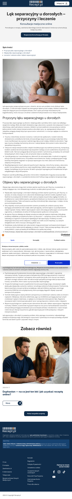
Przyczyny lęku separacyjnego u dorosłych (18, 51)
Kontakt (30, 458)
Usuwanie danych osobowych (33, 472)
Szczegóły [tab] (36, 240)
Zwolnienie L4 (7, 468)
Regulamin (31, 461)
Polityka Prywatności (34, 464)
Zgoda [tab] (12, 240)
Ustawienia (34, 262)
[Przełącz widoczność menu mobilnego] (5, 3)
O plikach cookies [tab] (59, 240)
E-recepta (6, 465)
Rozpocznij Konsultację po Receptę (36, 35)
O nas (4, 462)
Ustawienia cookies (33, 468)
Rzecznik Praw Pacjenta (35, 476)
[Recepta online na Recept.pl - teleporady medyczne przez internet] (36, 3)
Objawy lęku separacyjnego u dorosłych (17, 53)
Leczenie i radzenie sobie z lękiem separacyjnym (20, 55)
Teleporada (6, 475)
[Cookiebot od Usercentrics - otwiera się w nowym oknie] (62, 235)
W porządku (58, 262)
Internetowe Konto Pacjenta (33, 480)
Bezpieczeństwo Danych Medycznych (11, 479)
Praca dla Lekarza (33, 484)
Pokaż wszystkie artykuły (36, 414)
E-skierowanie (7, 472)
